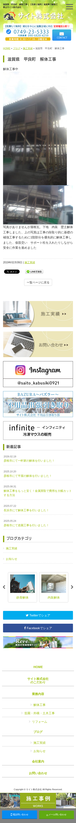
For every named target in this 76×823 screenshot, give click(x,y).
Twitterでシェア (39, 615)
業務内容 (38, 694)
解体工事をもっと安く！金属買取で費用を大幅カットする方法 (38, 491)
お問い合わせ (38, 773)
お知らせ (11, 558)
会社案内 (38, 761)
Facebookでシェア (39, 628)
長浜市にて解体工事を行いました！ (26, 508)
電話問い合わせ (20, 814)
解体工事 (39, 705)
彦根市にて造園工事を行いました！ (26, 523)
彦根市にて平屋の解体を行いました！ (28, 473)
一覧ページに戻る (38, 282)
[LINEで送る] (34, 271)
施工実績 (28, 48)
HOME (6, 48)
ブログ (16, 48)
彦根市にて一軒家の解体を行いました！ (29, 458)
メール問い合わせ (57, 814)
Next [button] (72, 587)
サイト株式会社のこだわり (38, 680)
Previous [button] (4, 587)
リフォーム (39, 721)
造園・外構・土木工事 (39, 713)
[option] (22, 587)
